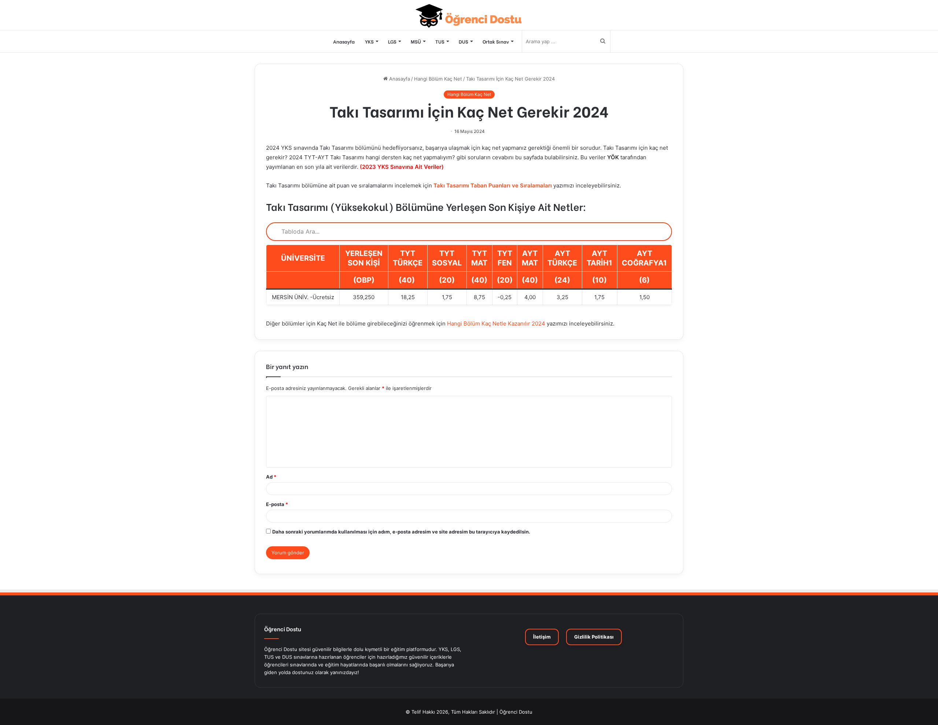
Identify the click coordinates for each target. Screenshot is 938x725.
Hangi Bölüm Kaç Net (438, 79)
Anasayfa (344, 41)
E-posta (277, 504)
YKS (369, 41)
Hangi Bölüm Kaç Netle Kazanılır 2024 (496, 323)
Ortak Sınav (496, 41)
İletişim (542, 637)
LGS (392, 41)
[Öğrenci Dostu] (469, 16)
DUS (463, 41)
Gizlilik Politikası (594, 637)
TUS (439, 41)
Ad (271, 477)
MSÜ (416, 41)
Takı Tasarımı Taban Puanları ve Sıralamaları (492, 185)
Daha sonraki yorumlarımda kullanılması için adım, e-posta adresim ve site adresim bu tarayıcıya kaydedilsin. (401, 532)
